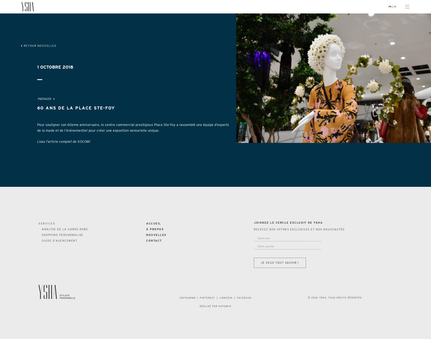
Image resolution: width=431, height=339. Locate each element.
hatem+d (225, 306)
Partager (44, 99)
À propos (155, 229)
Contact (154, 240)
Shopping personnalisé (62, 235)
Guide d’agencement (59, 240)
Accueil (153, 223)
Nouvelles (156, 235)
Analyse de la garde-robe (65, 229)
